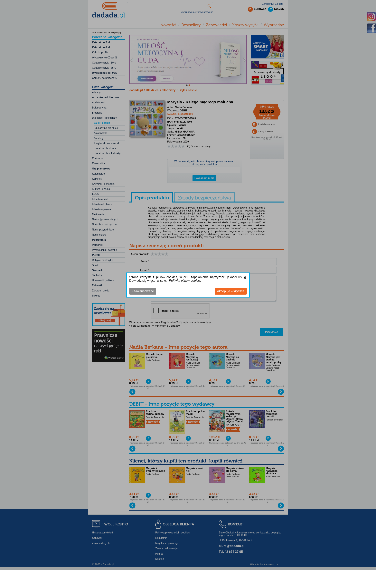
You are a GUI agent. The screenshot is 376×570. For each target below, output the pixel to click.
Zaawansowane (143, 291)
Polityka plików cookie (184, 280)
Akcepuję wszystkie (230, 291)
